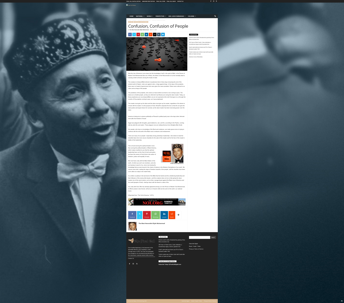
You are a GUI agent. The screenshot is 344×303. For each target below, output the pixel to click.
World (149, 16)
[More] (178, 215)
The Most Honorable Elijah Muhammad (139, 29)
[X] (216, 1)
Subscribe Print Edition (148, 1)
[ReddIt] (150, 34)
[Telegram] (163, 34)
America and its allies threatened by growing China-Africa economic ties (201, 38)
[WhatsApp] (142, 34)
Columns (191, 16)
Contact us (180, 1)
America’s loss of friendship (195, 57)
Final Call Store (160, 1)
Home (131, 16)
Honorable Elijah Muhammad (144, 20)
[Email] (155, 34)
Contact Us (131, 258)
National (139, 16)
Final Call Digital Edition (133, 1)
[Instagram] (214, 1)
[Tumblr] (159, 34)
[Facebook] (211, 1)
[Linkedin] (146, 34)
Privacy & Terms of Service (196, 249)
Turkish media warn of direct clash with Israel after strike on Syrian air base (201, 53)
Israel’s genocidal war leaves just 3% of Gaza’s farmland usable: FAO (200, 48)
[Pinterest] (138, 34)
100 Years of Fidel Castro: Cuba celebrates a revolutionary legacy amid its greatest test (200, 43)
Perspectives (160, 16)
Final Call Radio (171, 1)
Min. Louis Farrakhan (176, 16)
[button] (215, 16)
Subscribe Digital (193, 243)
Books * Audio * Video (194, 246)
